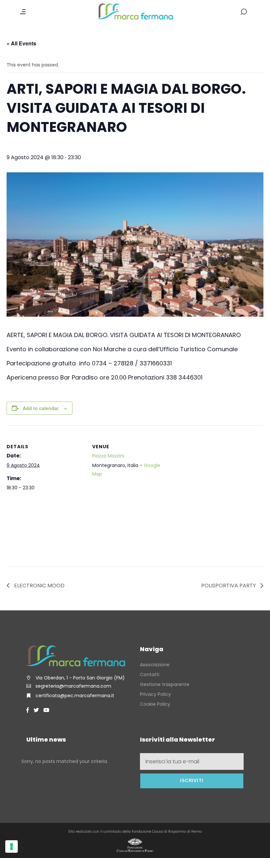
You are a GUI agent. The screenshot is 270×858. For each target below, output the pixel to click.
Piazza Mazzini (108, 456)
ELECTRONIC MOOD (39, 585)
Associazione (155, 664)
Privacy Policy (155, 694)
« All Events (21, 43)
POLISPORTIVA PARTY (229, 585)
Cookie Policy (155, 704)
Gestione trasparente (164, 684)
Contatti (149, 674)
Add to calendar (41, 408)
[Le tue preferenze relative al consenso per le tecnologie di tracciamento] (11, 846)
